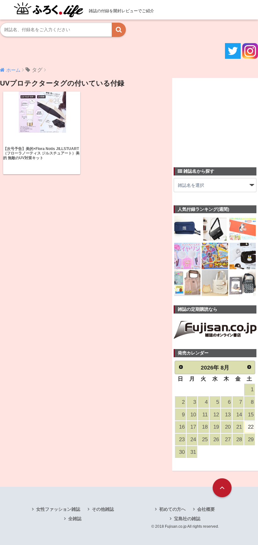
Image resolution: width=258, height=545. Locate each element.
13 (228, 415)
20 (228, 427)
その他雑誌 (103, 509)
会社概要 (206, 509)
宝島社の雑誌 (187, 518)
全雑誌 (74, 518)
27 (228, 439)
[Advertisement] (216, 119)
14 (239, 415)
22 (251, 427)
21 (239, 427)
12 (216, 415)
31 (193, 452)
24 (193, 439)
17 (193, 427)
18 (205, 427)
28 (239, 439)
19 (216, 427)
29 (251, 439)
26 (216, 439)
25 (205, 439)
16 (182, 427)
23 (182, 439)
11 (205, 415)
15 (251, 415)
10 (193, 415)
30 (182, 452)
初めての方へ (172, 509)
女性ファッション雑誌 (58, 509)
